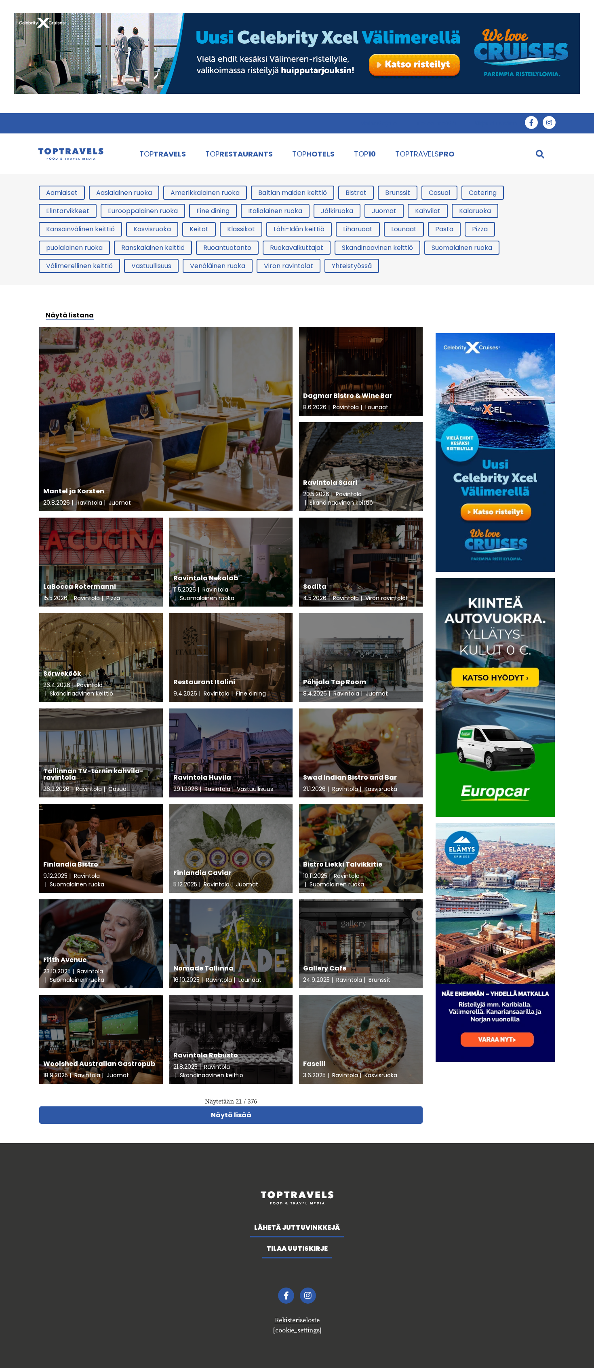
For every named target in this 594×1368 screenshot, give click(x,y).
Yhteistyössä (352, 266)
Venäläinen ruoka (217, 266)
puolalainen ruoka (74, 247)
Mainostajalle (378, 123)
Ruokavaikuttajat (296, 247)
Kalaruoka (475, 211)
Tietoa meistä (436, 123)
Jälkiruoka (337, 211)
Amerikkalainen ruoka (205, 192)
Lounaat (404, 229)
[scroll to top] (571, 1345)
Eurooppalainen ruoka (143, 211)
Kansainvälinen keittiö (80, 229)
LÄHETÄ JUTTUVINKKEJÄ (297, 1227)
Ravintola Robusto (205, 1055)
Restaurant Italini (204, 682)
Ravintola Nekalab (205, 578)
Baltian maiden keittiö (292, 192)
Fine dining (213, 211)
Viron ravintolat (288, 266)
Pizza (480, 229)
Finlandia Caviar (202, 872)
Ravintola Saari (330, 482)
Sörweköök (62, 673)
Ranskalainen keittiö (153, 247)
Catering (483, 192)
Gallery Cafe (324, 968)
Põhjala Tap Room (334, 682)
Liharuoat (358, 229)
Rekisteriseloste (297, 1320)
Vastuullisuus (151, 266)
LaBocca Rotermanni (79, 586)
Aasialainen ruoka (124, 192)
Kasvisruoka (152, 229)
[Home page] (80, 154)
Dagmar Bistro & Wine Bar (347, 395)
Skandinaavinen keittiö (377, 247)
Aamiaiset (62, 192)
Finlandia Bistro (70, 864)
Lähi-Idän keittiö (299, 229)
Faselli (314, 1063)
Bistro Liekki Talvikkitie (342, 864)
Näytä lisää (231, 1115)
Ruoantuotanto (227, 247)
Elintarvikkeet (67, 211)
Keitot (199, 229)
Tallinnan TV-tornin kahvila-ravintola (93, 774)
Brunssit (397, 192)
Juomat (384, 211)
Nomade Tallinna (203, 968)
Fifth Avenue (64, 959)
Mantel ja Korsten (73, 491)
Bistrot (356, 192)
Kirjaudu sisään (496, 123)
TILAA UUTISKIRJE (297, 1248)
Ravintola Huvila (202, 777)
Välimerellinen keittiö (79, 266)
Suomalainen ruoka (462, 247)
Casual (439, 192)
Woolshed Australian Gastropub (99, 1063)
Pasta (444, 229)
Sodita (314, 586)
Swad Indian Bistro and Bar (350, 777)
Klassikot (241, 229)
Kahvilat (427, 211)
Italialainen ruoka (275, 211)
